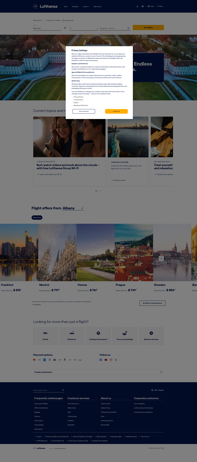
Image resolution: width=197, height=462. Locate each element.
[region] (99, 82)
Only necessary (84, 111)
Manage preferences (81, 105)
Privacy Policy (78, 97)
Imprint (76, 102)
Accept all (116, 111)
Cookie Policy (78, 100)
